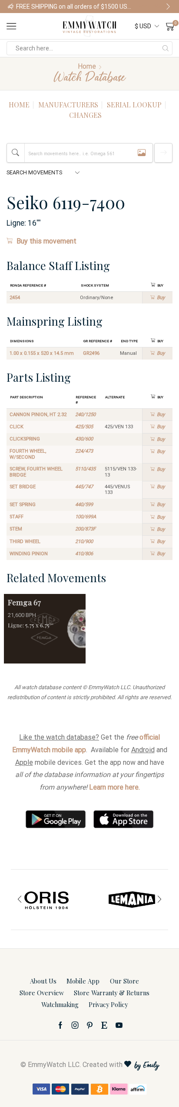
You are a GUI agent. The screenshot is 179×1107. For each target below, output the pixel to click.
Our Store (124, 981)
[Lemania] (132, 899)
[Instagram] (75, 1025)
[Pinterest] (89, 1025)
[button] (11, 6)
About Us (43, 981)
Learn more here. (114, 787)
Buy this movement (46, 241)
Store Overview (42, 992)
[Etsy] (104, 1025)
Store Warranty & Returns (111, 992)
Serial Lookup (134, 104)
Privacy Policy (108, 1004)
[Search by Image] (142, 153)
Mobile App (82, 981)
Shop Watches (154, 6)
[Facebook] (60, 1025)
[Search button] (165, 48)
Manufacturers (68, 104)
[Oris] (47, 899)
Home (87, 66)
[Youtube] (119, 1025)
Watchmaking (60, 1004)
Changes (85, 115)
